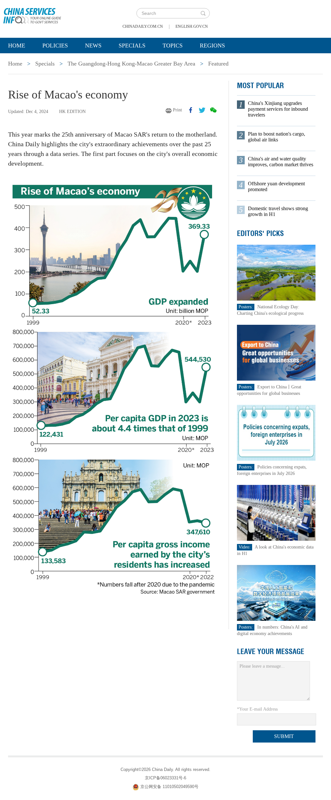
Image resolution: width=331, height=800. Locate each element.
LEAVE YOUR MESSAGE (270, 651)
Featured (218, 63)
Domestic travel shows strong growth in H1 (278, 211)
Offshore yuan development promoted (276, 186)
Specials (132, 45)
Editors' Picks (260, 233)
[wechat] (213, 110)
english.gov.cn (192, 26)
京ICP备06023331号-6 (165, 777)
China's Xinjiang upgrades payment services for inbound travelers (278, 109)
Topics (173, 45)
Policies (55, 45)
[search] (203, 13)
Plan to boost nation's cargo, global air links (276, 136)
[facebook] (190, 110)
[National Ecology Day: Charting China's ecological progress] (276, 272)
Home (16, 45)
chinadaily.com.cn (143, 26)
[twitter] (202, 110)
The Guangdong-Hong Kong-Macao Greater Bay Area (131, 63)
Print (177, 110)
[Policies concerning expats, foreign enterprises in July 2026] (276, 432)
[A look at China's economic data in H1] (276, 512)
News (93, 45)
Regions (212, 45)
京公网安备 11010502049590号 (169, 786)
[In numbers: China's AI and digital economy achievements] (276, 592)
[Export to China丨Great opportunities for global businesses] (276, 352)
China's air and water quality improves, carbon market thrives (280, 161)
